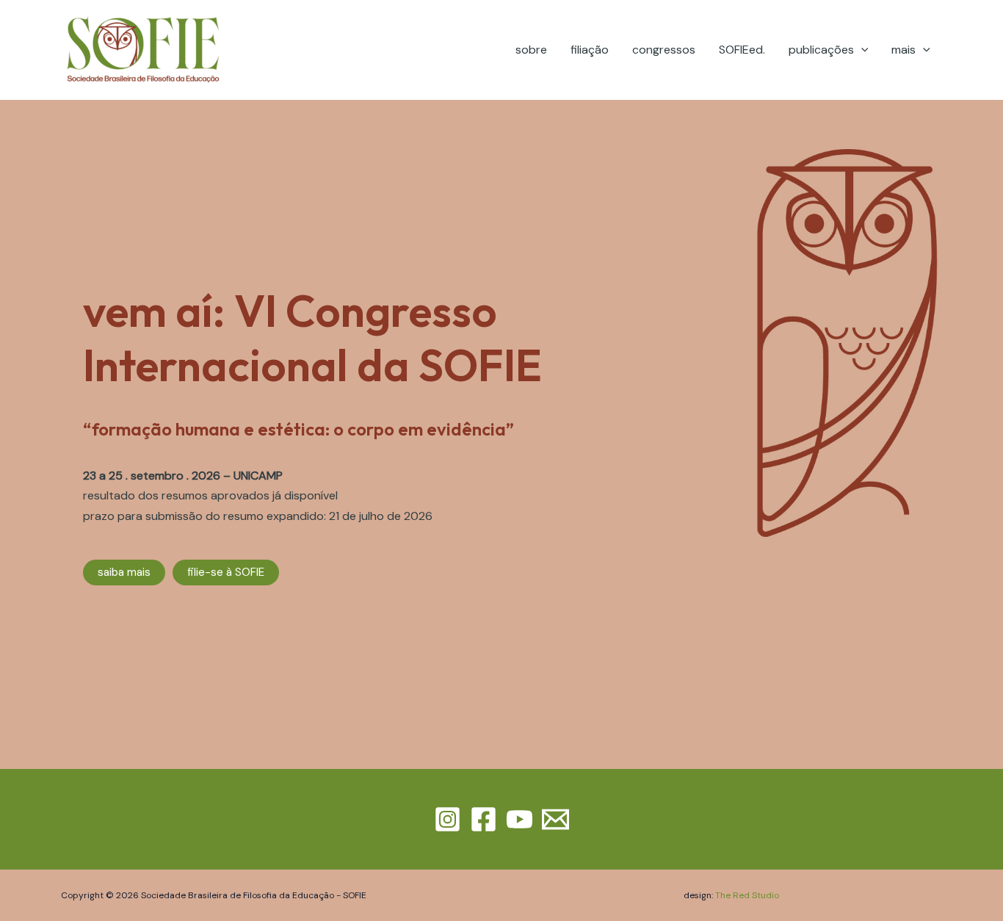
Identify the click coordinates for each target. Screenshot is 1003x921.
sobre (531, 49)
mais (903, 49)
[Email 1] (555, 819)
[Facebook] (483, 819)
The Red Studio (747, 895)
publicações (821, 49)
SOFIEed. (742, 49)
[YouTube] (519, 819)
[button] (861, 49)
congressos (663, 49)
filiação (590, 49)
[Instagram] (447, 819)
